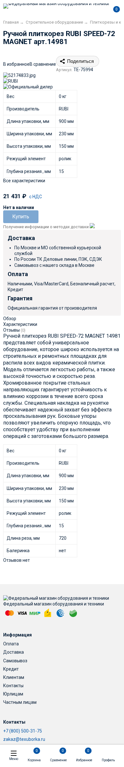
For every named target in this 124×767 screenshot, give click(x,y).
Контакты (13, 685)
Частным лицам (20, 702)
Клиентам (13, 677)
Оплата (11, 643)
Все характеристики (24, 180)
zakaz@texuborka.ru (24, 739)
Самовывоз (15, 660)
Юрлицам (13, 693)
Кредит (11, 669)
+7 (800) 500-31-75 (22, 730)
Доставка (13, 652)
